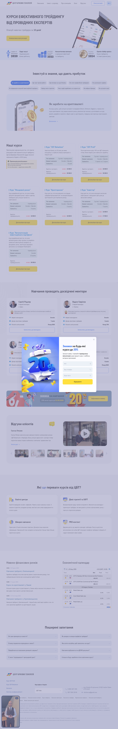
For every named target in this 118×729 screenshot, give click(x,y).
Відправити (77, 382)
